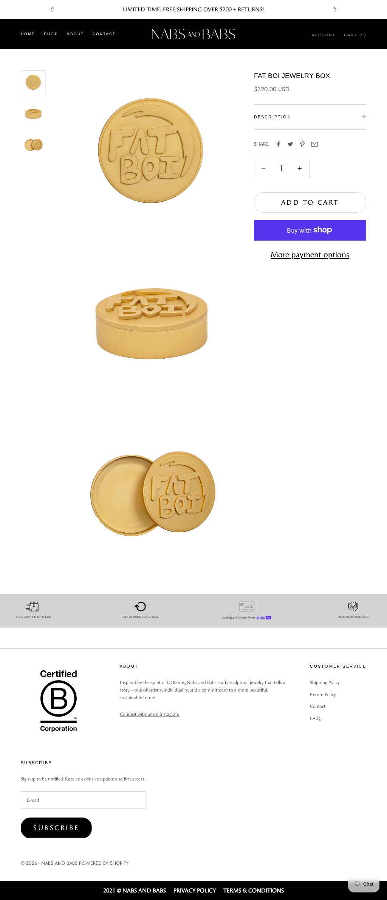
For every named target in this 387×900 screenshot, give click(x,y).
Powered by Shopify (103, 863)
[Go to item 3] (33, 144)
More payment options (310, 254)
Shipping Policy (325, 682)
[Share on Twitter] (290, 144)
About (75, 34)
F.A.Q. (316, 718)
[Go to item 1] (33, 82)
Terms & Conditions (253, 891)
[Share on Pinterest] (302, 144)
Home (28, 34)
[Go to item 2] (33, 113)
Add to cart (310, 202)
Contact (104, 34)
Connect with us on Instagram (150, 714)
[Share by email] (314, 144)
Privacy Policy (194, 891)
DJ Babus (176, 682)
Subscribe (56, 828)
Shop (51, 34)
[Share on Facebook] (278, 144)
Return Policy (323, 694)
